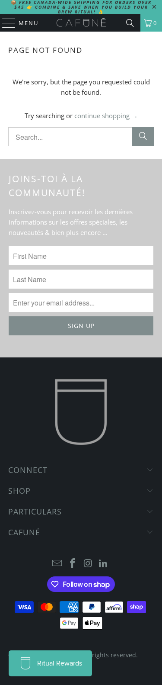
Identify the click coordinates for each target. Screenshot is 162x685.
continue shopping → (106, 115)
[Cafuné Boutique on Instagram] (88, 564)
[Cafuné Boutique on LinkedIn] (103, 564)
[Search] (130, 23)
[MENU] (5, 23)
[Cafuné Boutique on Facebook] (73, 564)
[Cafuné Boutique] (81, 23)
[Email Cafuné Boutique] (57, 564)
